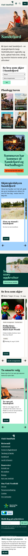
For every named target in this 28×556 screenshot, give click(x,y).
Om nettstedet (6, 497)
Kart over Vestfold (7, 478)
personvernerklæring (9, 528)
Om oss (3, 486)
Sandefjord (5, 457)
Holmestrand (5, 446)
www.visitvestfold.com (8, 536)
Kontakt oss (5, 468)
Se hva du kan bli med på (14, 171)
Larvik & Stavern (6, 460)
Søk (7, 82)
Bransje (3, 475)
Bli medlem (5, 471)
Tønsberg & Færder (7, 453)
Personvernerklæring (8, 490)
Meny (25, 3)
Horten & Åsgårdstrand (9, 450)
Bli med (24, 523)
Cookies (4, 493)
